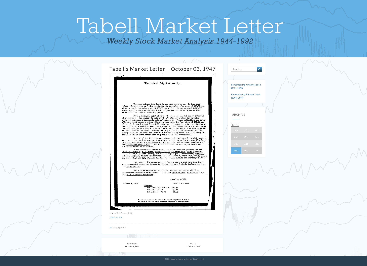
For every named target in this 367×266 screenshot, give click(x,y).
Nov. (246, 150)
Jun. (257, 136)
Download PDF (116, 217)
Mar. (257, 130)
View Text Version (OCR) (122, 213)
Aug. (246, 143)
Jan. (236, 130)
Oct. (236, 150)
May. (246, 136)
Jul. (236, 143)
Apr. (236, 136)
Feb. (246, 130)
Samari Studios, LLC (195, 259)
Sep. (257, 143)
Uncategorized (119, 227)
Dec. (257, 150)
